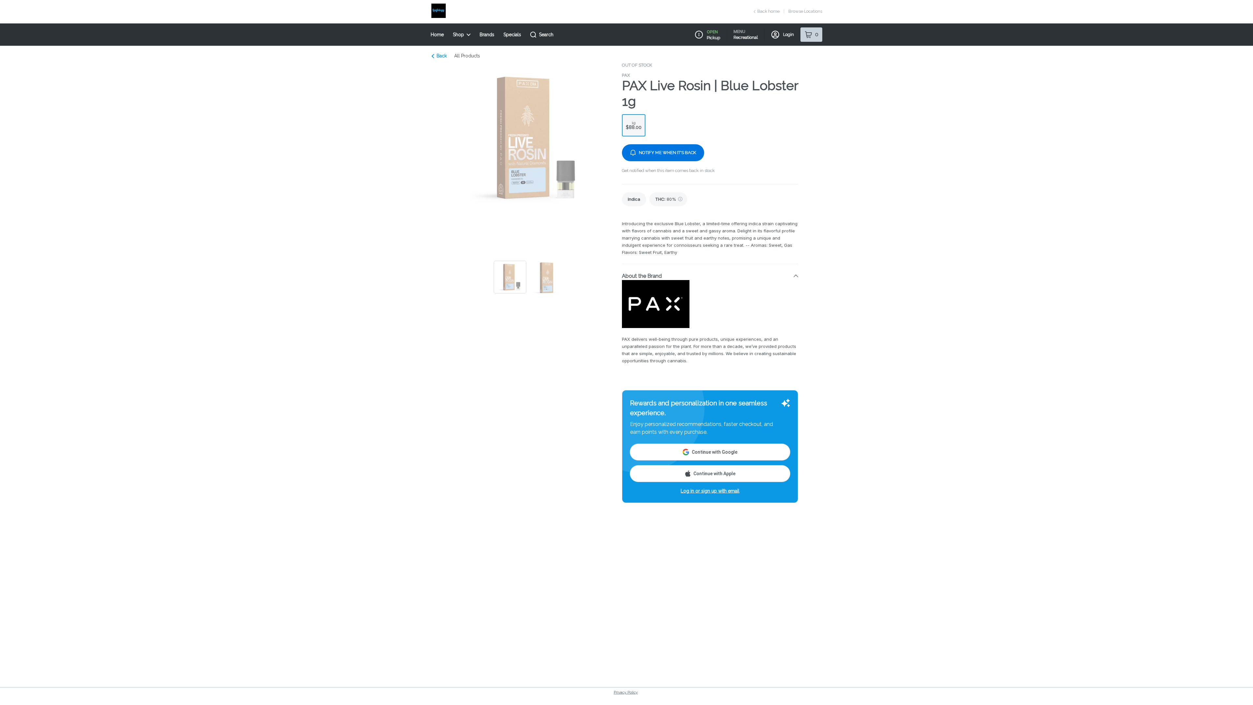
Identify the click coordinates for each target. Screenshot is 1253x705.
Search (546, 34)
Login (788, 34)
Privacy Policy (626, 692)
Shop (458, 34)
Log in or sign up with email (710, 491)
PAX (626, 75)
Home (437, 34)
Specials (512, 34)
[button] (710, 276)
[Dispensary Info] (699, 35)
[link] (634, 199)
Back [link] (442, 55)
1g (634, 125)
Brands (487, 34)
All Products (467, 55)
